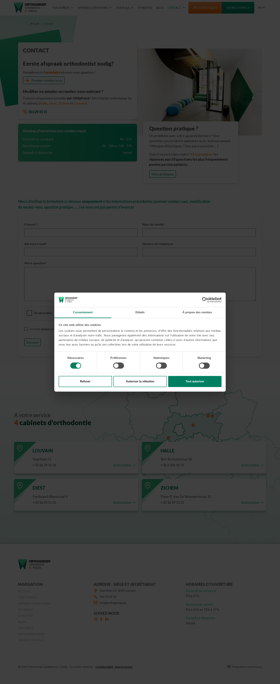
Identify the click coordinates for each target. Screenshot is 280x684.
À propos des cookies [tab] (197, 312)
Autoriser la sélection (140, 381)
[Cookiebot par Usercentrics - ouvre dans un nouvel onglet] (205, 300)
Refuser (85, 381)
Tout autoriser (195, 381)
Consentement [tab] (83, 312)
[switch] (118, 366)
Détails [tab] (140, 312)
